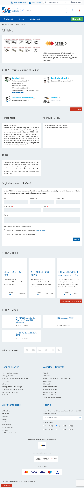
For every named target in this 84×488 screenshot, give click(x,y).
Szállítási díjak (47, 381)
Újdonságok (5, 414)
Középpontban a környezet (10, 392)
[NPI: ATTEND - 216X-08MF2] (42, 264)
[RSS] (59, 350)
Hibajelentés (6, 485)
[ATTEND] (6, 293)
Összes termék (76, 109)
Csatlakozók (16, 78)
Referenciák (5, 384)
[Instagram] (52, 350)
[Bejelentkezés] (72, 11)
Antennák (54, 98)
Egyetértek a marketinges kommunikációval (20, 234)
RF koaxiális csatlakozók (19, 88)
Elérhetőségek (6, 381)
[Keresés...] (23, 10)
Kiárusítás (4, 419)
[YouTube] (33, 350)
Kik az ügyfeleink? (7, 376)
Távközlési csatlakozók (19, 86)
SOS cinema (5, 422)
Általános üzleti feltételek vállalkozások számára (57, 378)
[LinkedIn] (40, 350)
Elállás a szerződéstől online (51, 395)
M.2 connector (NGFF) (65, 318)
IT (58, 430)
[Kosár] (79, 10)
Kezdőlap (10, 24)
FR (72, 430)
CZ (52, 426)
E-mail (45, 207)
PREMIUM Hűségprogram (50, 389)
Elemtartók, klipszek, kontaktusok (61, 81)
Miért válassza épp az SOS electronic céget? (15, 378)
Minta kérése (76, 19)
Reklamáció (46, 384)
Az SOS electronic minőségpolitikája (12, 389)
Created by (26, 482)
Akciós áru (5, 416)
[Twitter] (46, 350)
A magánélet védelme (49, 392)
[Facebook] (27, 350)
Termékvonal (47, 376)
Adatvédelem (40, 230)
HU (58, 426)
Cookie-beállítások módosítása (52, 398)
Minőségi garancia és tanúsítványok (12, 387)
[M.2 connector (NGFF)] (50, 321)
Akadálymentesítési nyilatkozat (11, 433)
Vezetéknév (33, 198)
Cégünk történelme (7, 395)
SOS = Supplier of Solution (10, 373)
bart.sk (33, 482)
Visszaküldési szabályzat (50, 387)
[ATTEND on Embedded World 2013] (9, 336)
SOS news (5, 430)
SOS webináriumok (7, 427)
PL (52, 430)
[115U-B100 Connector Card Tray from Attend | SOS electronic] (9, 321)
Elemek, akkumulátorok (59, 78)
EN (65, 426)
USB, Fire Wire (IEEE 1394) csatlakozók (23, 90)
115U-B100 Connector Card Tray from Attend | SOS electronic (26, 320)
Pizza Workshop (6, 425)
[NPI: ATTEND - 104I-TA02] (15, 264)
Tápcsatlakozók (16, 83)
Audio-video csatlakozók (19, 81)
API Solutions (6, 411)
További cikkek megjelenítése (71, 301)
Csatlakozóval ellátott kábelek (22, 98)
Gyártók (17, 24)
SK (45, 426)
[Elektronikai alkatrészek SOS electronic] (10, 10)
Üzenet (6, 215)
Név (5, 198)
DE (72, 426)
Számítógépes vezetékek (19, 100)
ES (65, 430)
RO (45, 430)
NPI (10, 295)
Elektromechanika (69, 295)
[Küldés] (80, 417)
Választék (45, 373)
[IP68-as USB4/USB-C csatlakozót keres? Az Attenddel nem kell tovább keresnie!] (69, 264)
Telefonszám (8, 207)
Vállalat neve (60, 198)
